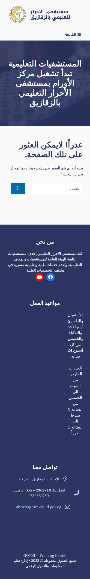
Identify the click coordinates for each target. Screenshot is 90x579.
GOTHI (29, 555)
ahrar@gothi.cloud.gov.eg (38, 506)
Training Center (53, 555)
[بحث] (18, 188)
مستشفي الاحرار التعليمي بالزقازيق (51, 14)
